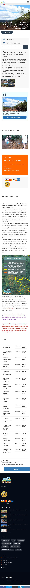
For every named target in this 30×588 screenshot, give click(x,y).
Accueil (15, 15)
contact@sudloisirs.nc (13, 43)
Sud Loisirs (5, 564)
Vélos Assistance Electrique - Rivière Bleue (17, 511)
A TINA (13, 540)
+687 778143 (10, 39)
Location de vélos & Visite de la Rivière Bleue (18, 516)
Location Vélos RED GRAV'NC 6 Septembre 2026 (18, 525)
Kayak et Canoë (17, 543)
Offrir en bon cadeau (15, 117)
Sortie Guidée (18, 549)
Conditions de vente (6, 582)
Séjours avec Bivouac (15, 546)
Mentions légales (16, 582)
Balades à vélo (21, 540)
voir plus (9, 512)
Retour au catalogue (7, 33)
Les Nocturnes (5, 546)
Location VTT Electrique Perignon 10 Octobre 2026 (17, 530)
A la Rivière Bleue (5, 540)
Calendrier (15, 580)
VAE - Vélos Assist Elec (6, 543)
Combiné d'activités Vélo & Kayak (16, 520)
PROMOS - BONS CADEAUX (7, 549)
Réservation (8, 580)
